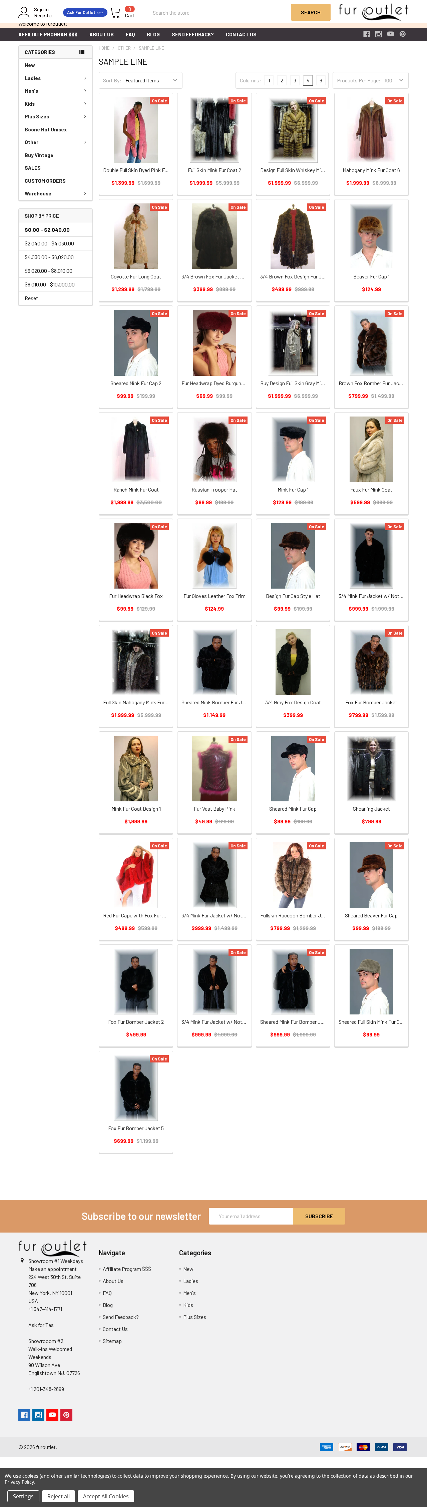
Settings (23, 1496)
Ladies (33, 78)
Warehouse (38, 193)
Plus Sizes (37, 116)
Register (43, 15)
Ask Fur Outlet (85, 12)
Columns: (250, 80)
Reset (31, 298)
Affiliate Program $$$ (47, 34)
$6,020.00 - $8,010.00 (48, 270)
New (30, 65)
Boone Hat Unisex (46, 129)
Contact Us (241, 34)
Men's (31, 91)
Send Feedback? (193, 34)
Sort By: (112, 80)
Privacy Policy (19, 1482)
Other (31, 142)
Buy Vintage (39, 155)
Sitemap (112, 1341)
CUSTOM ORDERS (45, 181)
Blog (153, 34)
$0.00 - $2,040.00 (47, 229)
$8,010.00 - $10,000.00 (50, 284)
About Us (101, 34)
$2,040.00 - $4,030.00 (49, 243)
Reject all (58, 1496)
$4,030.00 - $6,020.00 (49, 257)
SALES (33, 168)
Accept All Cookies (106, 1496)
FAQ (130, 34)
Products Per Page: (359, 80)
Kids (30, 104)
